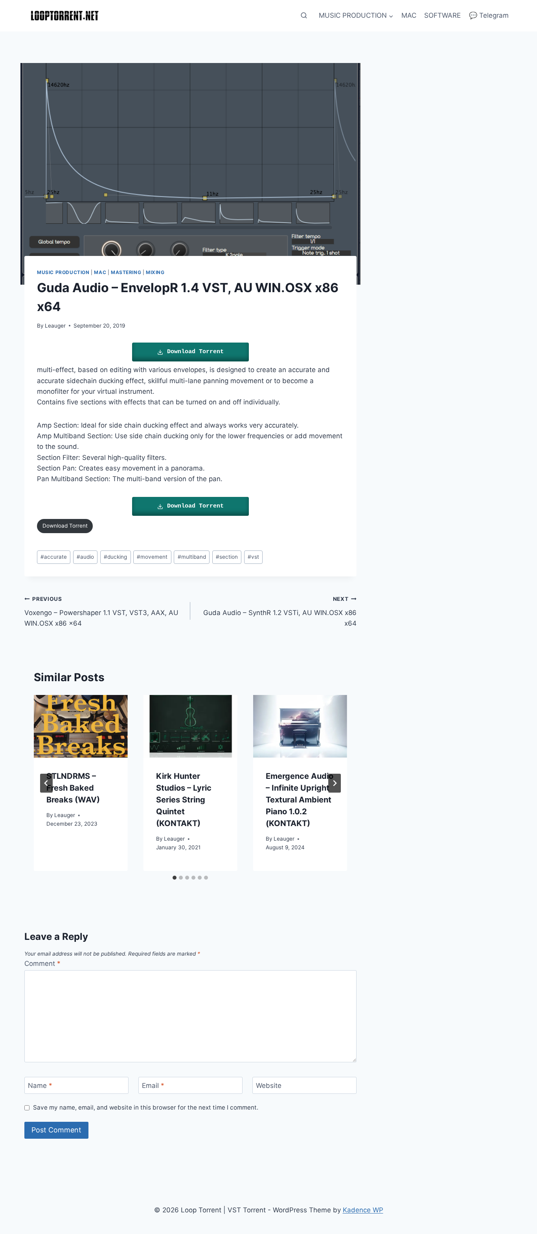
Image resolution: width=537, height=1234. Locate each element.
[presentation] (81, 726)
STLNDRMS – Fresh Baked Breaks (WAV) (73, 787)
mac (100, 272)
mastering (126, 272)
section (227, 557)
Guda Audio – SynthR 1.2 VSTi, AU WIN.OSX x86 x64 (279, 611)
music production (63, 272)
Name (40, 1085)
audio (85, 557)
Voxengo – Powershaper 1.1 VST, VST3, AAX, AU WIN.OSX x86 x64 (101, 611)
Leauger (55, 325)
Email (153, 1085)
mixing (155, 272)
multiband (192, 557)
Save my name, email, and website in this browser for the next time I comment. (145, 1107)
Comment (42, 963)
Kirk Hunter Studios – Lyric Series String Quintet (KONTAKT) (183, 799)
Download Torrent (195, 351)
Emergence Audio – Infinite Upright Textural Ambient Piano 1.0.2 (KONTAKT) (299, 799)
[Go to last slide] (46, 783)
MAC (408, 15)
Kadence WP (363, 1210)
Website (268, 1085)
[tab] (175, 878)
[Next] (334, 783)
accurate (53, 557)
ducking (115, 557)
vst (253, 557)
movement (152, 557)
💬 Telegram (489, 15)
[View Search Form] (304, 16)
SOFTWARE (442, 15)
